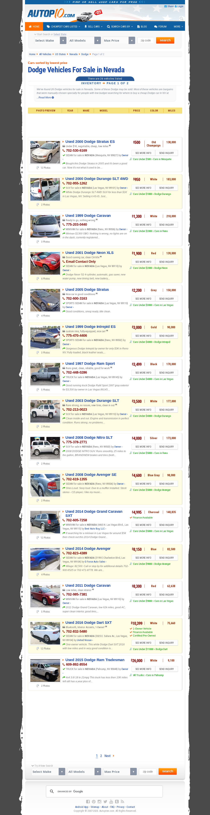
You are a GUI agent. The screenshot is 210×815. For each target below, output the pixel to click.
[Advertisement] (105, 125)
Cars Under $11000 (143, 649)
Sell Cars (94, 26)
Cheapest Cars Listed (64, 26)
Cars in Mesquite (162, 159)
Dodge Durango (162, 194)
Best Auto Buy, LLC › (95, 528)
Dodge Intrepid (162, 341)
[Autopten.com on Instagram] (99, 801)
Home (36, 26)
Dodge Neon (161, 267)
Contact (131, 806)
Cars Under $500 (142, 159)
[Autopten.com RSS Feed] (122, 801)
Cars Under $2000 (142, 231)
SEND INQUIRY (166, 153)
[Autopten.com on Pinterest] (94, 801)
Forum (163, 26)
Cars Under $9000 (142, 563)
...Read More (44, 97)
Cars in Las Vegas (163, 305)
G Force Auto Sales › (95, 561)
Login (180, 6)
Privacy (120, 806)
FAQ (112, 806)
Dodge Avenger (162, 489)
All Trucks (138, 675)
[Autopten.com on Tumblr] (117, 801)
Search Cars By (120, 26)
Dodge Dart (162, 649)
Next (108, 756)
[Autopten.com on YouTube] (111, 801)
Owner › (124, 187)
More (177, 26)
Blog (144, 26)
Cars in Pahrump (155, 675)
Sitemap (95, 806)
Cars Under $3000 (142, 305)
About (105, 806)
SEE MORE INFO (143, 153)
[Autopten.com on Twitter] (105, 801)
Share (170, 6)
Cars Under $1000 (142, 194)
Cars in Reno (161, 231)
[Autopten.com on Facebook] (88, 801)
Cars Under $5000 (142, 453)
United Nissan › (85, 640)
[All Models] (84, 40)
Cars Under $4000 (142, 341)
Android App (81, 806)
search (165, 40)
